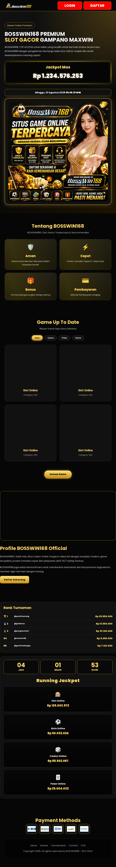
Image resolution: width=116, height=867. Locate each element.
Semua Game (58, 474)
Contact (73, 845)
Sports (78, 338)
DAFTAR (97, 5)
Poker (64, 338)
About (33, 845)
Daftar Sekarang (14, 579)
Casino (51, 338)
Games (44, 845)
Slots (37, 338)
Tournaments (58, 845)
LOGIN (70, 5)
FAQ (83, 845)
